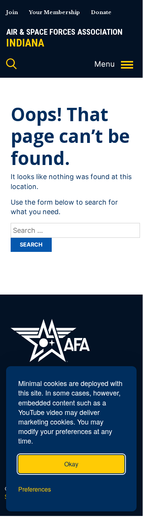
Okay (71, 464)
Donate (101, 12)
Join (12, 12)
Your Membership (54, 12)
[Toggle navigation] (127, 60)
